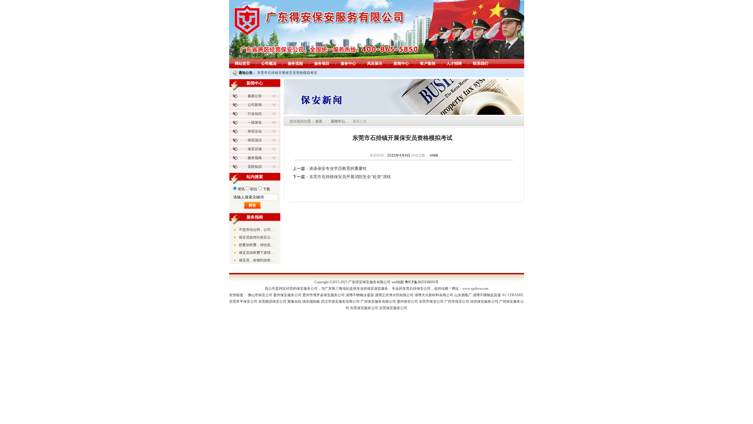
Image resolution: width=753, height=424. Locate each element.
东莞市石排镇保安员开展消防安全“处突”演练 (350, 177)
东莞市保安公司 (431, 301)
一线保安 (255, 122)
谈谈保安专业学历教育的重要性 (338, 168)
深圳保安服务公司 (484, 301)
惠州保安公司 (407, 301)
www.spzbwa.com (475, 288)
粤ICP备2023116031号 (422, 282)
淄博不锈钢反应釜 (487, 295)
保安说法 (255, 140)
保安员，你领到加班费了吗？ (258, 260)
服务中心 (348, 63)
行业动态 (255, 114)
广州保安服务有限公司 (378, 301)
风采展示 (374, 63)
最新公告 (255, 96)
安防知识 (255, 167)
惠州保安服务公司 (287, 295)
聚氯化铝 (294, 301)
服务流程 (295, 63)
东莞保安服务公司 (364, 308)
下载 (266, 189)
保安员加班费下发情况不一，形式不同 (258, 253)
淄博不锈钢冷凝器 (360, 295)
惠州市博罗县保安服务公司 (323, 295)
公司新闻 (255, 105)
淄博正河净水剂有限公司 (394, 295)
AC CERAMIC (513, 295)
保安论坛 (255, 131)
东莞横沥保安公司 (272, 301)
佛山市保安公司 (260, 295)
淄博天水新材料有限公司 (433, 295)
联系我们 (480, 63)
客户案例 (427, 63)
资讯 (241, 189)
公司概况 (268, 63)
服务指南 (255, 158)
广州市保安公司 (456, 301)
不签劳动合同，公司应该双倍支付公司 (258, 230)
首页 (318, 121)
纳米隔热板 (311, 301)
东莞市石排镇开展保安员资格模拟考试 (287, 73)
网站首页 (242, 63)
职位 (253, 189)
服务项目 (321, 63)
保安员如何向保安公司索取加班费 (258, 237)
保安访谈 (255, 149)
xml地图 (398, 282)
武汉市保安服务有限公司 (340, 301)
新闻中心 (401, 63)
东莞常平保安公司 (243, 301)
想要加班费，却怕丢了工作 (258, 245)
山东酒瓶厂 (463, 295)
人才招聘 (454, 63)
